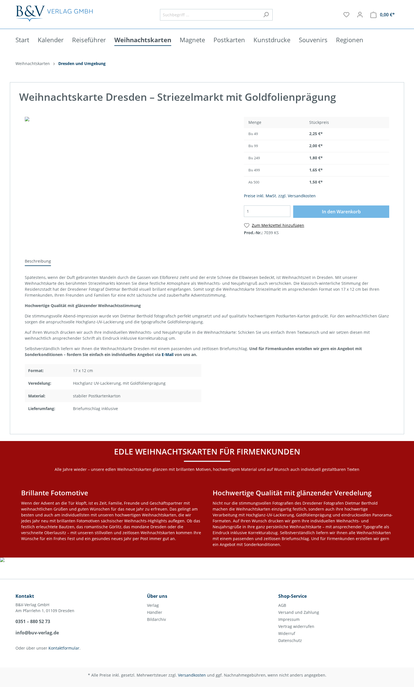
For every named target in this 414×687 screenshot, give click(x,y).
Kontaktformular (63, 648)
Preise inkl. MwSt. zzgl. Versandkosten (280, 195)
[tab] (38, 261)
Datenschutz (290, 640)
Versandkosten (192, 675)
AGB (282, 605)
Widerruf (286, 633)
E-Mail (167, 354)
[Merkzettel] (346, 14)
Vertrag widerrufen (296, 626)
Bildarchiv (156, 619)
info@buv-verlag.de (37, 633)
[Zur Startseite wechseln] (54, 13)
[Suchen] (266, 15)
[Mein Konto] (360, 14)
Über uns (157, 596)
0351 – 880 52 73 (32, 621)
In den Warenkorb (341, 212)
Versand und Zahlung (298, 612)
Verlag (153, 605)
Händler (154, 612)
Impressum (289, 619)
